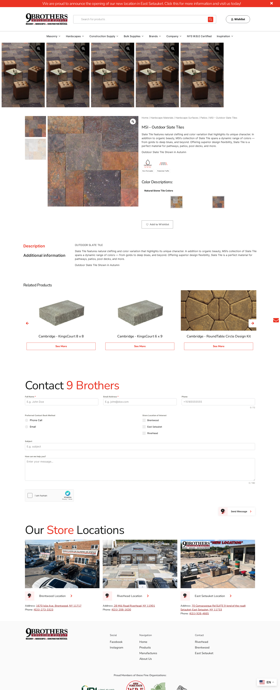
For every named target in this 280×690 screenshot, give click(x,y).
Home (145, 117)
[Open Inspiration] (232, 36)
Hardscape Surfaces (186, 117)
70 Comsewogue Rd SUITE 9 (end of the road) (219, 606)
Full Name (30, 396)
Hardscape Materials (162, 117)
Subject (28, 441)
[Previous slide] (27, 323)
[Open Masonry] (59, 36)
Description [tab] (34, 246)
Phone (184, 396)
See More (61, 346)
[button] (157, 224)
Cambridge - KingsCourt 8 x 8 (61, 336)
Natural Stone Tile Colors (158, 191)
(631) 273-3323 (43, 609)
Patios (203, 117)
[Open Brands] (160, 36)
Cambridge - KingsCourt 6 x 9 (140, 336)
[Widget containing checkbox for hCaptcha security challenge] (49, 495)
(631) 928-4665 (199, 613)
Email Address (111, 396)
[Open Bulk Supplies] (142, 36)
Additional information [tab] (44, 255)
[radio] (176, 202)
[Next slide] (253, 323)
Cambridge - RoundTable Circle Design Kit (219, 336)
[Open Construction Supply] (117, 36)
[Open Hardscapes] (83, 36)
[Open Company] (180, 36)
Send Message (239, 511)
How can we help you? (35, 456)
